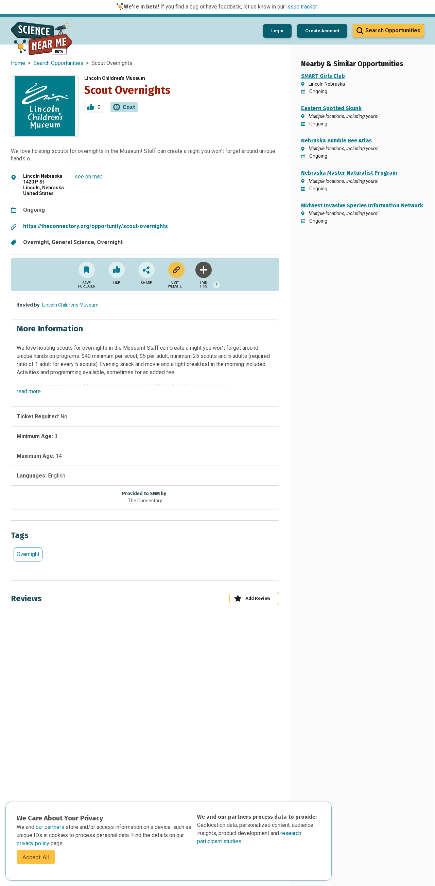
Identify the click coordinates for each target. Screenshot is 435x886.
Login (277, 30)
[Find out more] (175, 269)
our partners (51, 827)
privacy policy (34, 843)
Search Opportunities (58, 63)
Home (18, 63)
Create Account (322, 30)
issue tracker (301, 6)
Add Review (258, 598)
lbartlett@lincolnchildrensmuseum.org (182, 386)
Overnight (28, 554)
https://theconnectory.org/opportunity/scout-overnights (95, 226)
